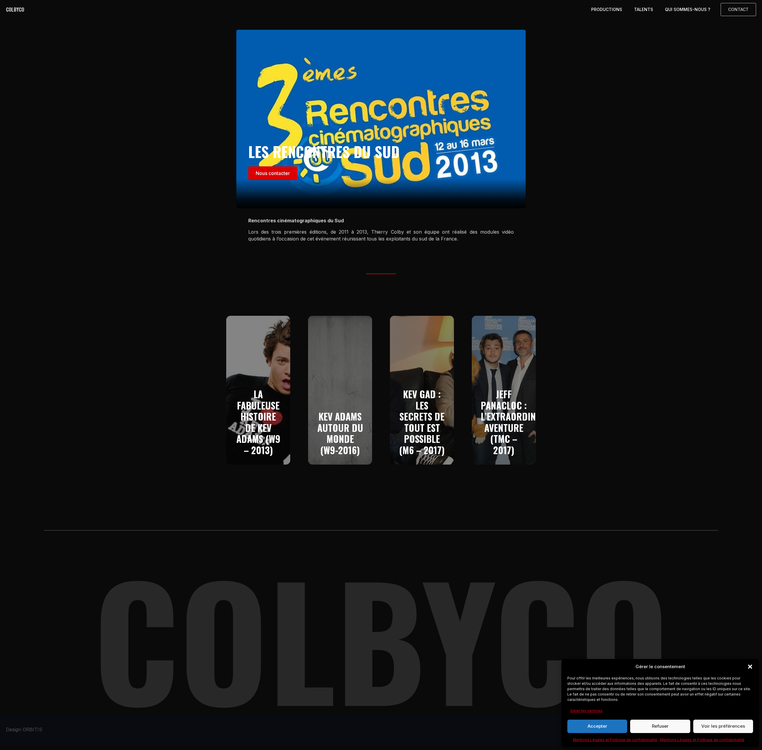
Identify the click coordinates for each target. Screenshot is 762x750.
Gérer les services (586, 710)
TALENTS (643, 9)
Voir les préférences (723, 726)
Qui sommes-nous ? (687, 9)
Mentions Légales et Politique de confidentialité (615, 740)
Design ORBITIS (24, 729)
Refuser (660, 726)
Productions (606, 9)
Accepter (597, 726)
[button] (750, 667)
